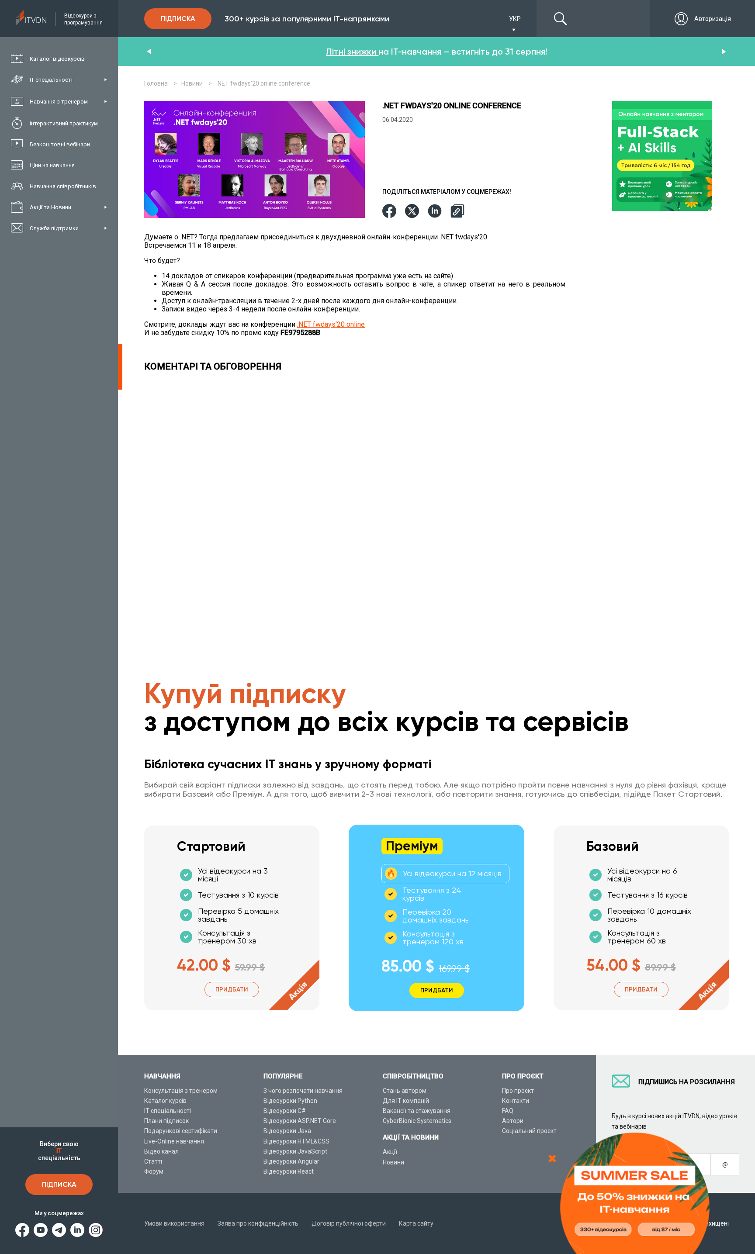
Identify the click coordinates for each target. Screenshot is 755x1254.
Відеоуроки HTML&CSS (296, 1141)
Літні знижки (352, 51)
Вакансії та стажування (416, 1110)
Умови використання (174, 1223)
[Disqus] (357, 499)
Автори (512, 1120)
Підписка (59, 1184)
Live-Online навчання (174, 1141)
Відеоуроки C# (284, 1110)
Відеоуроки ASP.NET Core (299, 1120)
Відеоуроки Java (287, 1130)
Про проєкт (518, 1090)
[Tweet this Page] (412, 211)
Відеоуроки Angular (291, 1161)
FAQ (507, 1110)
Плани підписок (166, 1120)
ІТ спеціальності (167, 1110)
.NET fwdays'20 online (331, 324)
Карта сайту (416, 1223)
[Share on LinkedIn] (435, 211)
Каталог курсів (165, 1100)
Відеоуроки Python (290, 1100)
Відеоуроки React (288, 1171)
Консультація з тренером (181, 1090)
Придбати (231, 989)
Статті (153, 1161)
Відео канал (161, 1151)
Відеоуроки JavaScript (295, 1151)
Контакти (515, 1100)
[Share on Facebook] (389, 211)
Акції (390, 1151)
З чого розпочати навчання (303, 1090)
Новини (393, 1162)
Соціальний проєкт (529, 1130)
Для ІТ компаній (406, 1100)
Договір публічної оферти (349, 1223)
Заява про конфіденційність (258, 1223)
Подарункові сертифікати (180, 1130)
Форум (153, 1171)
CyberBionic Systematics (417, 1120)
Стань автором (404, 1090)
